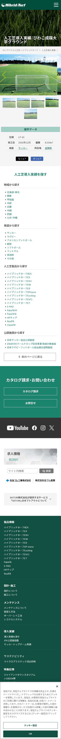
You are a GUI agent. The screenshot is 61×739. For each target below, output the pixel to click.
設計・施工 (10, 585)
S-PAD (10, 306)
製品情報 (9, 522)
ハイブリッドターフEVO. (20, 299)
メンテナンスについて (15, 607)
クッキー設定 (30, 725)
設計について (11, 590)
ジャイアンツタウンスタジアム (19, 674)
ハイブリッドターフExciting (21, 295)
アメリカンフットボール (19, 240)
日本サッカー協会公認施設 (20, 340)
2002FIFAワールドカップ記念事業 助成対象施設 (31, 343)
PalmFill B (11, 313)
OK (30, 733)
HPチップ (12, 317)
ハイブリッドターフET (18, 303)
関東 (9, 195)
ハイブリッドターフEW (19, 284)
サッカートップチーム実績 (17, 644)
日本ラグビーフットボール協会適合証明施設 (29, 347)
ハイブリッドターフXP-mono (19, 546)
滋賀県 (48, 148)
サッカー (22, 148)
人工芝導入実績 (48, 50)
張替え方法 (9, 611)
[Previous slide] (4, 75)
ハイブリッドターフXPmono (21, 292)
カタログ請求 (30, 391)
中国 (9, 210)
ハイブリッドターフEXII (19, 281)
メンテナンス (12, 602)
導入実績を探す (12, 636)
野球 (9, 244)
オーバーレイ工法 (13, 615)
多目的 (10, 255)
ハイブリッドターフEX (18, 277)
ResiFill (10, 321)
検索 (48, 470)
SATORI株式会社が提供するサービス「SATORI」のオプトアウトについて (29, 499)
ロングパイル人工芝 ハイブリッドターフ (20, 50)
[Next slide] (57, 75)
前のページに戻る (31, 356)
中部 (9, 203)
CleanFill (11, 324)
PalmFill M (12, 310)
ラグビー (11, 236)
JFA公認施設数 (11, 640)
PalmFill (7, 562)
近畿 (9, 206)
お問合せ (30, 403)
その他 (10, 258)
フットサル (12, 251)
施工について (11, 594)
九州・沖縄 (12, 217)
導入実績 (9, 631)
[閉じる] (57, 686)
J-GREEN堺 (9, 678)
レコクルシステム (13, 619)
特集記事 (9, 669)
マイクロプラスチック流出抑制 (20, 661)
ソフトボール (14, 247)
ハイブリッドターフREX (19, 273)
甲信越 (10, 199)
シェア (23, 158)
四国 (9, 214)
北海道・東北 (13, 192)
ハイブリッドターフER (18, 288)
